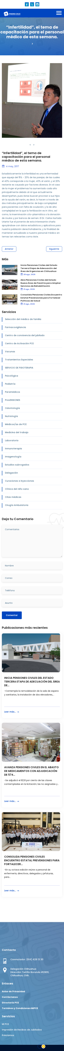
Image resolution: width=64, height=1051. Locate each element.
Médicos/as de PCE (16, 424)
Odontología (12, 408)
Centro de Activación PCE (19, 343)
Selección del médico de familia (23, 319)
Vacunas (10, 351)
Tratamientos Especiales (19, 359)
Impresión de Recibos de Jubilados (22, 1029)
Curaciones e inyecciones (19, 480)
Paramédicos (12, 392)
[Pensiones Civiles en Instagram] (37, 4)
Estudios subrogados (17, 464)
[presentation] (30, 144)
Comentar (12, 615)
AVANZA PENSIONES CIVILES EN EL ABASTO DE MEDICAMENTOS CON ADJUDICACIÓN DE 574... (31, 771)
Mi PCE (5, 1024)
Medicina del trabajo (16, 432)
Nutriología (11, 416)
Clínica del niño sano (17, 489)
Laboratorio (11, 440)
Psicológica (11, 375)
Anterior (9, 248)
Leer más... (10, 711)
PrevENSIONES (12, 400)
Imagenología (13, 456)
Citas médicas (13, 497)
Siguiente (54, 248)
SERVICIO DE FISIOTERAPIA (19, 367)
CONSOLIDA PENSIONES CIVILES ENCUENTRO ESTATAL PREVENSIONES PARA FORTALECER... (31, 860)
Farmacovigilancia (15, 327)
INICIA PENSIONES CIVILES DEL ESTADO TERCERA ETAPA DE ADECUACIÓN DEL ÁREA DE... (32, 681)
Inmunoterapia (13, 448)
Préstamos (8, 1035)
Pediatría (10, 383)
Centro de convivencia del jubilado (25, 335)
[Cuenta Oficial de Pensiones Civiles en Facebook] (27, 4)
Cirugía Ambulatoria (16, 505)
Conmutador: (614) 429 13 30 (26, 959)
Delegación (11, 472)
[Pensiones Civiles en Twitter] (32, 4)
